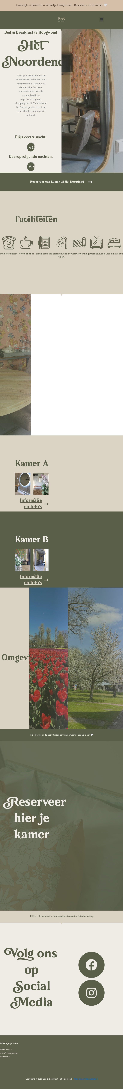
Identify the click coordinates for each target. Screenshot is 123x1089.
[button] (101, 19)
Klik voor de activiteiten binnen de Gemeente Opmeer (60, 735)
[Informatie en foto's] (46, 504)
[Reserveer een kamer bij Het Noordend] (90, 182)
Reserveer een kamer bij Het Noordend (57, 181)
